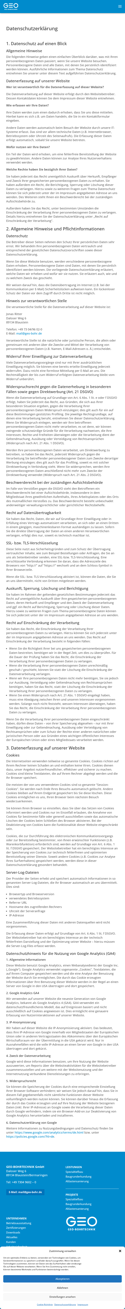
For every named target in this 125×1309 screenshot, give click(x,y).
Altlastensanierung (77, 1181)
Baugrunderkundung (78, 1176)
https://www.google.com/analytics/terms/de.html (49, 1132)
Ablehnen (62, 1287)
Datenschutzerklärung (65, 1304)
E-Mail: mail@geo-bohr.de (25, 1192)
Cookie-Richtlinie (45, 1304)
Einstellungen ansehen (62, 1296)
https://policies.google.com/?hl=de (30, 1136)
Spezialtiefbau (74, 1172)
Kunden (11, 1242)
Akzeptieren (62, 1278)
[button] (120, 1251)
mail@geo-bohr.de (29, 333)
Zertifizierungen (16, 1228)
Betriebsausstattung (18, 1223)
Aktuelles (11, 1237)
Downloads (13, 1232)
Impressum (82, 1304)
